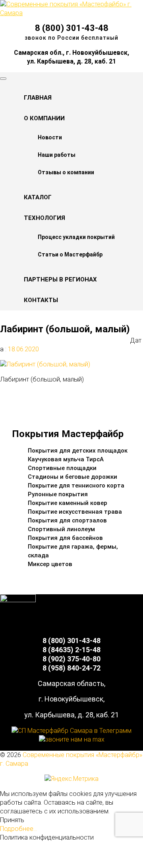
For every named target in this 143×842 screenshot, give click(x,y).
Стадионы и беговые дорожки (72, 476)
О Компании (44, 118)
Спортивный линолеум (61, 529)
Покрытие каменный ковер (67, 503)
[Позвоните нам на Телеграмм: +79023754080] (71, 730)
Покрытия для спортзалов (67, 520)
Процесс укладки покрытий (76, 237)
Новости (50, 137)
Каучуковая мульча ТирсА (66, 459)
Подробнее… (18, 828)
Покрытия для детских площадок (78, 450)
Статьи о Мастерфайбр (70, 254)
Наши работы (56, 155)
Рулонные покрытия (58, 494)
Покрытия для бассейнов (65, 537)
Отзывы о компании (66, 172)
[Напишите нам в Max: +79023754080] (71, 739)
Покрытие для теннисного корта (76, 485)
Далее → (29, 403)
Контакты (41, 300)
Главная (38, 97)
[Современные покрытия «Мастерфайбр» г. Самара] (71, 13)
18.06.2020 (22, 349)
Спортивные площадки (62, 468)
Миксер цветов (50, 564)
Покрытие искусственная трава (75, 511)
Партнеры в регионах (60, 279)
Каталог (38, 197)
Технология (44, 218)
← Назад (29, 394)
